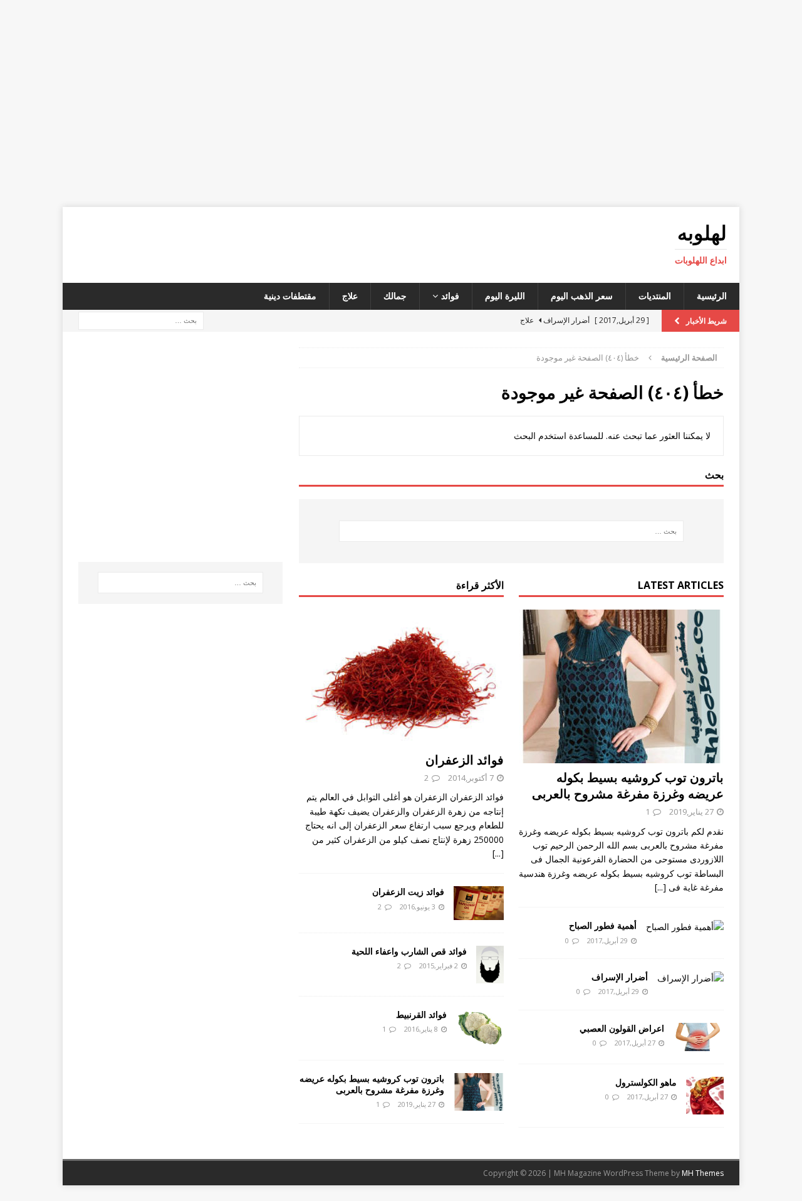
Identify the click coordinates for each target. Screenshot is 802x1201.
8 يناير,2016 (421, 1029)
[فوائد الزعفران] (401, 678)
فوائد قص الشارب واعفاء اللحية (409, 951)
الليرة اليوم (505, 296)
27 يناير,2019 (691, 811)
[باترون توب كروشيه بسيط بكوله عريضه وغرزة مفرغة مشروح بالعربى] (621, 686)
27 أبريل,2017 (635, 1042)
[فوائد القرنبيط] (480, 1028)
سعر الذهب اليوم (582, 296)
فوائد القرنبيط (421, 1014)
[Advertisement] (401, 103)
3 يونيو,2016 (417, 906)
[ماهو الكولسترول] (705, 1095)
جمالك (395, 296)
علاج (350, 296)
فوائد (450, 296)
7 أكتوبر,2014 (471, 777)
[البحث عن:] (141, 319)
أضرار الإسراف (619, 977)
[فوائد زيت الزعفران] (479, 902)
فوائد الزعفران (464, 759)
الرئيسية (712, 296)
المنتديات (654, 296)
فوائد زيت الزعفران (408, 891)
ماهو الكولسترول (646, 1082)
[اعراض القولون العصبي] (699, 1037)
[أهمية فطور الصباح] (685, 927)
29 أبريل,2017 (607, 940)
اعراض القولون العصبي (622, 1028)
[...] (660, 887)
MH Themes (703, 1173)
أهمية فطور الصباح (603, 925)
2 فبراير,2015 (438, 965)
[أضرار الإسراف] (690, 978)
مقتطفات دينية (290, 296)
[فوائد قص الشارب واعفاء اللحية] (490, 965)
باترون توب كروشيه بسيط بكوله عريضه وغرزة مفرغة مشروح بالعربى (628, 785)
